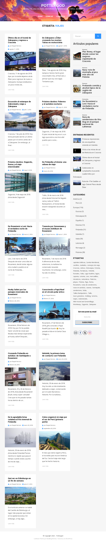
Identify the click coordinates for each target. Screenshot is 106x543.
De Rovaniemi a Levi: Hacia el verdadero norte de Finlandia (20, 228)
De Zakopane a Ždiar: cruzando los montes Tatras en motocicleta (52, 40)
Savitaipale (96, 287)
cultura (82, 268)
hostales (76, 273)
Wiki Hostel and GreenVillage (83, 301)
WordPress (69, 539)
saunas (88, 287)
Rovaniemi (77, 285)
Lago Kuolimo (89, 273)
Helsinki (91, 271)
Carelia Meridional (92, 262)
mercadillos (94, 276)
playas (75, 282)
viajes (75, 299)
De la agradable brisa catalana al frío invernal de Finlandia (20, 419)
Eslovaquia (80, 216)
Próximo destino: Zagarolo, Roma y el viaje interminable (20, 164)
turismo (94, 296)
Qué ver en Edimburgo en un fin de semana (19, 479)
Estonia (78, 225)
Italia (78, 239)
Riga (86, 282)
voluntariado (82, 299)
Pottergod (53, 5)
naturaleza (85, 279)
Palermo (93, 279)
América (76, 199)
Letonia (79, 243)
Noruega (79, 248)
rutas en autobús (79, 287)
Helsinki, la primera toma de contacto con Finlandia (54, 354)
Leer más (11, 90)
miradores (77, 279)
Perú (77, 203)
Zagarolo (85, 304)
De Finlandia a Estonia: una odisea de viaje (54, 163)
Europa (76, 207)
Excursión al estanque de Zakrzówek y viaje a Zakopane (19, 104)
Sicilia (84, 290)
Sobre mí (49, 16)
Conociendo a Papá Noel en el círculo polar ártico (53, 290)
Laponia (76, 276)
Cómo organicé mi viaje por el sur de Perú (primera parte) (54, 419)
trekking (88, 296)
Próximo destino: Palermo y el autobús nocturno (54, 102)
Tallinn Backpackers (80, 293)
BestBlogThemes (52, 539)
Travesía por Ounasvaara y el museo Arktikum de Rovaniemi (54, 228)
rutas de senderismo (89, 285)
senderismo (77, 290)
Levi (87, 276)
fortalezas (83, 271)
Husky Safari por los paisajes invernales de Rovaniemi (18, 292)
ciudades (83, 265)
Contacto (60, 16)
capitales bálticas (79, 262)
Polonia (79, 252)
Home (40, 16)
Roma (91, 282)
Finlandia (79, 229)
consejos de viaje (93, 265)
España (78, 220)
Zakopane (92, 304)
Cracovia (76, 268)
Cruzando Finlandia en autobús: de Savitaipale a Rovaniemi (19, 355)
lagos (97, 273)
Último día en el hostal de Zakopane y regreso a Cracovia (19, 40)
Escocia (78, 211)
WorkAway (77, 304)
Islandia (79, 234)
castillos (76, 265)
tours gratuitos (78, 296)
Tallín (90, 293)
